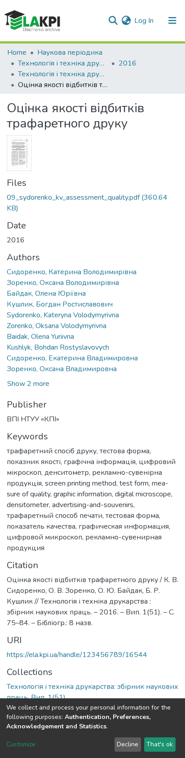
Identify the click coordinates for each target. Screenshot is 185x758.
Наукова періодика (69, 52)
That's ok (159, 744)
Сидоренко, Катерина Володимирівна (72, 272)
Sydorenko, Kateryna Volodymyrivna (63, 315)
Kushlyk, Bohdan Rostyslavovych (58, 347)
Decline (127, 744)
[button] (126, 20)
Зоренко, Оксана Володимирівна (63, 283)
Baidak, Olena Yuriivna (40, 337)
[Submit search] (113, 20)
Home (16, 52)
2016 (128, 63)
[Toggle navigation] (172, 21)
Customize (20, 744)
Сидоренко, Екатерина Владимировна (72, 358)
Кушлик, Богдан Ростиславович (60, 304)
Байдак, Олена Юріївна (46, 293)
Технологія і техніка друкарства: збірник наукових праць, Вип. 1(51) (63, 74)
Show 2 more (28, 384)
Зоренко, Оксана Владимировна (62, 369)
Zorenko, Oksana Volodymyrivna (56, 326)
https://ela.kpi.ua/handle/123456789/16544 (77, 655)
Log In (144, 21)
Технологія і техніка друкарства (63, 63)
